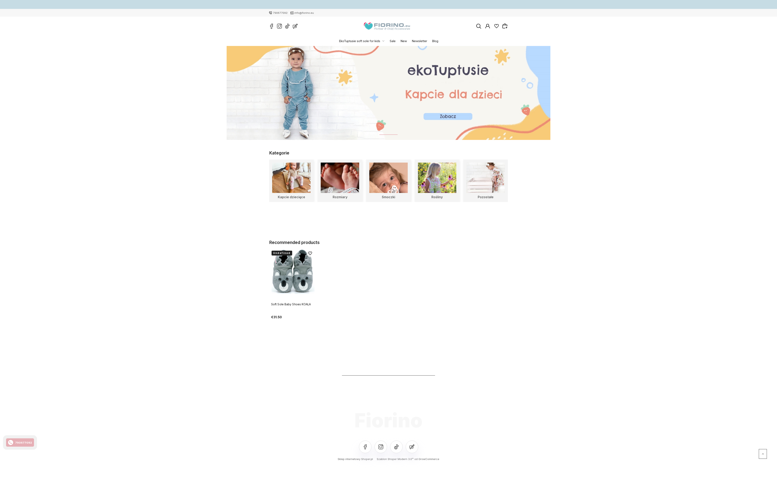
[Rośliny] (437, 178)
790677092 (280, 12)
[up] (763, 454)
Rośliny (437, 197)
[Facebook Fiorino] (271, 26)
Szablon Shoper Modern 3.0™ (395, 459)
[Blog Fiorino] (295, 26)
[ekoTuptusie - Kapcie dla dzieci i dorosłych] (388, 93)
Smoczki (388, 197)
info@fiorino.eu (304, 12)
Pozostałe (486, 197)
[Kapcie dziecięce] (291, 178)
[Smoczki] (388, 178)
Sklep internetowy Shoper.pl (355, 459)
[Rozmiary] (340, 178)
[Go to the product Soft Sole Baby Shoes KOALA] (293, 271)
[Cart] (505, 26)
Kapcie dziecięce (291, 197)
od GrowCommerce (426, 459)
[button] (388, 134)
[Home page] (387, 26)
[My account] (487, 26)
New (403, 41)
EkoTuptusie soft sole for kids (359, 41)
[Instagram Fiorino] (279, 26)
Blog (435, 41)
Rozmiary (340, 197)
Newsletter (419, 41)
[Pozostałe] (485, 178)
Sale (393, 41)
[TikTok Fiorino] (287, 26)
